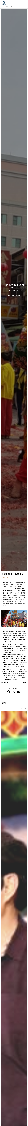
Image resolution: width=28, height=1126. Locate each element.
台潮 (8, 2)
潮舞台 (7, 7)
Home (3, 7)
